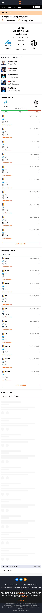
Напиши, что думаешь (10, 566)
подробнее (20, 593)
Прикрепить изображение (35, 566)
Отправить (39, 566)
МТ (15, 7)
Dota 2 (3, 7)
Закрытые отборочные (21, 38)
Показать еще (21, 243)
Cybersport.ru (16, 610)
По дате (3, 396)
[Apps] (32, 2)
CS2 (9, 7)
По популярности (14, 396)
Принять (21, 600)
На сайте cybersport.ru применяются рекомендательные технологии (21, 587)
